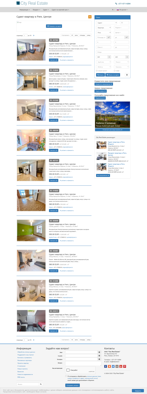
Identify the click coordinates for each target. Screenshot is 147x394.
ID (72, 35)
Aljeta (50, 327)
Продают (36, 10)
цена (76, 35)
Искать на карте (113, 75)
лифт (117, 71)
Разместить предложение (103, 84)
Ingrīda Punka (53, 237)
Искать (101, 75)
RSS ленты (21, 377)
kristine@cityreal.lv (68, 87)
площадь (82, 35)
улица (88, 35)
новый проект (102, 71)
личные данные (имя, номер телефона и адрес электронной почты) (84, 377)
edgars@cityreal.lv (68, 56)
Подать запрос (100, 91)
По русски (122, 10)
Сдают (45, 10)
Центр (117, 32)
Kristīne (51, 87)
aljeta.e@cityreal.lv (67, 327)
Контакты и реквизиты (25, 357)
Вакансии (21, 371)
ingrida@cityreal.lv (71, 237)
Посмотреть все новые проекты (112, 130)
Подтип (117, 28)
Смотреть (53, 60)
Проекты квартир (23, 363)
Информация (24, 10)
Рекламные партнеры (25, 360)
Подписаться (99, 98)
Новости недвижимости (25, 374)
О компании (21, 366)
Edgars (51, 56)
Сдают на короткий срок (60, 10)
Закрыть (138, 390)
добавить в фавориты (67, 60)
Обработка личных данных (26, 352)
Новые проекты (23, 369)
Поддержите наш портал (26, 355)
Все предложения (102, 175)
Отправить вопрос (72, 385)
